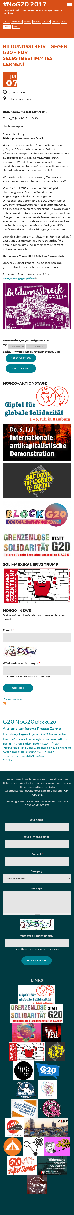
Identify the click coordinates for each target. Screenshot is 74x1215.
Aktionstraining (26, 739)
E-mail (8, 630)
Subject (37, 854)
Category (37, 871)
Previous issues (13, 699)
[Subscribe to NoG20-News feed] (37, 703)
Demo (8, 739)
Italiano (56, 21)
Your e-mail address (37, 837)
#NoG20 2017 (24, 4)
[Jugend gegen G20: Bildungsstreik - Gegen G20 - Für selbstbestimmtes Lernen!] (37, 306)
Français (36, 21)
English (27, 21)
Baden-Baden (32, 743)
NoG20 (25, 721)
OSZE (42, 756)
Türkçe (16, 26)
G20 (8, 721)
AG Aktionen (45, 752)
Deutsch (46, 21)
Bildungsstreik (17, 346)
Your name (37, 819)
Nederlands (17, 21)
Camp (55, 728)
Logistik (25, 756)
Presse (43, 728)
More (7, 760)
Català (6, 21)
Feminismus (11, 756)
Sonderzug (63, 748)
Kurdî (64, 21)
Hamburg (10, 734)
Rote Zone (27, 748)
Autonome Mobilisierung (19, 752)
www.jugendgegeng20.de (19, 278)
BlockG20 (45, 722)
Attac (35, 756)
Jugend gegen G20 (36, 346)
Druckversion (20, 358)
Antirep (17, 743)
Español (7, 26)
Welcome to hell (44, 748)
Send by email (21, 368)
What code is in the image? (21, 663)
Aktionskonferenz (19, 728)
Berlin (7, 743)
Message (37, 888)
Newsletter (58, 734)
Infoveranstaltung (53, 739)
